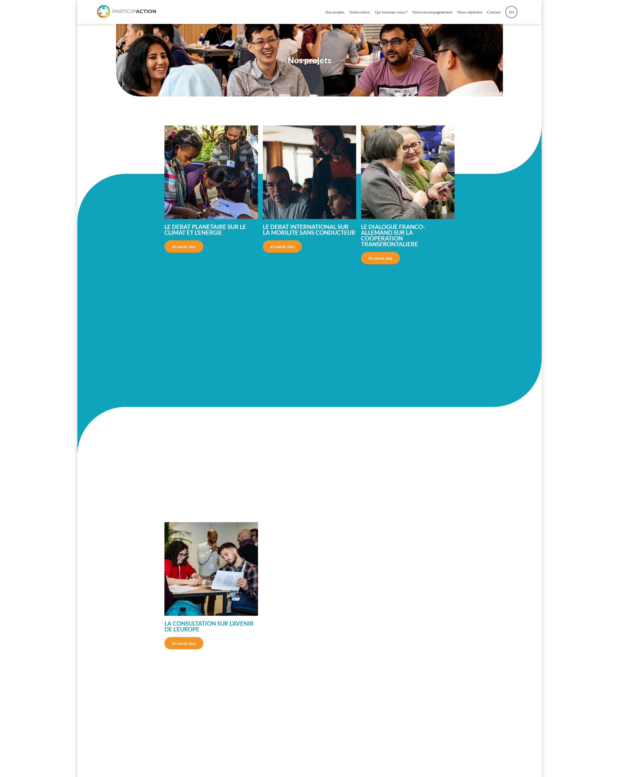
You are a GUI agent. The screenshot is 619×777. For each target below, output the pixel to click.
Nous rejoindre (469, 12)
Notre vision (359, 12)
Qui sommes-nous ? (391, 12)
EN (511, 12)
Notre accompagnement (432, 12)
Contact (494, 12)
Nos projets (335, 12)
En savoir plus (184, 246)
